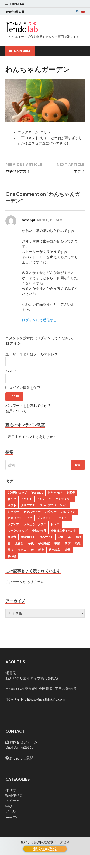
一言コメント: (29, 138)
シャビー (13, 511)
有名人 (22, 549)
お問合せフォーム (23, 742)
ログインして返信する (39, 320)
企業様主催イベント (63, 530)
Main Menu (22, 51)
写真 (61, 537)
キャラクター (64, 499)
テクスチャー (32, 511)
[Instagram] (77, 12)
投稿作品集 (14, 795)
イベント (26, 499)
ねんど (12, 499)
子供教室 (44, 543)
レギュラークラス (35, 524)
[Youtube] (83, 12)
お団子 (71, 492)
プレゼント (44, 518)
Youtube (37, 492)
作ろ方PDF (46, 537)
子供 (31, 543)
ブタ (29, 518)
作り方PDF (28, 537)
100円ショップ (17, 492)
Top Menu (17, 3)
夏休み (19, 543)
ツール (10, 811)
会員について (15, 411)
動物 (78, 537)
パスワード (14, 371)
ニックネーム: (29, 132)
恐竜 (78, 543)
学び (67, 543)
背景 (67, 549)
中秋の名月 (39, 530)
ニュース (12, 816)
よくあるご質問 (21, 758)
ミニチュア (62, 518)
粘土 (41, 549)
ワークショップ (18, 530)
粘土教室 (54, 549)
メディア (13, 524)
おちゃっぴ (55, 492)
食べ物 (12, 556)
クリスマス (28, 505)
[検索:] (45, 465)
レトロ (55, 524)
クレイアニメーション (54, 505)
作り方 (12, 537)
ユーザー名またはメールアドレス (31, 354)
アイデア (12, 800)
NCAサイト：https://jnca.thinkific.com (35, 699)
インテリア (44, 499)
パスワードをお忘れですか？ (28, 405)
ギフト (12, 505)
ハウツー (51, 511)
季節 (57, 543)
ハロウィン (68, 511)
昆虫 (10, 549)
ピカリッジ (15, 518)
